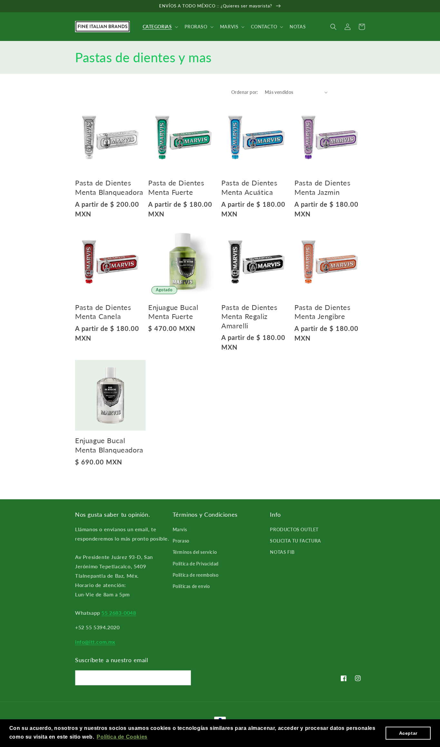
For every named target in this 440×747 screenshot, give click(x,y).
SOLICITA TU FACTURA (295, 540)
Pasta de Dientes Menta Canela (103, 312)
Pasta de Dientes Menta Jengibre (322, 312)
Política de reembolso (196, 575)
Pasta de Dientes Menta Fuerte (176, 187)
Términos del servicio (195, 552)
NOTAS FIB (282, 552)
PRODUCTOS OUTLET (294, 529)
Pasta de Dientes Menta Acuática (249, 187)
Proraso (181, 540)
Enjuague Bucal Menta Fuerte (173, 312)
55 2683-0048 (118, 613)
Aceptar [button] (408, 733)
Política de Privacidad (196, 563)
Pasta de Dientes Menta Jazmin (322, 187)
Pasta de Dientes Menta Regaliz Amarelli (249, 316)
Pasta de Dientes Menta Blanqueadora (109, 187)
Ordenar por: (244, 92)
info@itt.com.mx (95, 642)
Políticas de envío (191, 586)
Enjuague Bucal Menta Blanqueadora (109, 445)
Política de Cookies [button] (122, 737)
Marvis (180, 529)
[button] (160, 27)
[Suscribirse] (184, 677)
